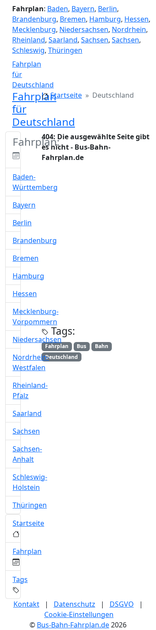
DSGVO (122, 604)
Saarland (63, 40)
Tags (20, 579)
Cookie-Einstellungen (79, 614)
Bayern (83, 8)
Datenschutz (74, 604)
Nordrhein (129, 29)
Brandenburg (34, 19)
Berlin (107, 8)
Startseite (66, 95)
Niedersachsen (83, 29)
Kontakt (26, 604)
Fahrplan (27, 551)
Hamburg (105, 19)
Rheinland (28, 40)
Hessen (136, 19)
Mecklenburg (34, 29)
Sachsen (94, 40)
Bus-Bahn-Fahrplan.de (73, 625)
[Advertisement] (78, 247)
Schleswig (28, 50)
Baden (57, 8)
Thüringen (65, 50)
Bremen (73, 19)
